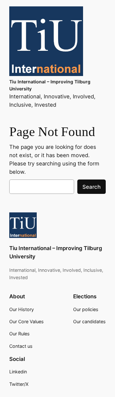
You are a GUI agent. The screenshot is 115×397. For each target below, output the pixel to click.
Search (91, 187)
